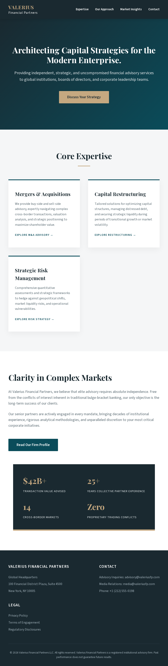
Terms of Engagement (24, 622)
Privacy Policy (18, 615)
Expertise (82, 9)
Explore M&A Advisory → (34, 235)
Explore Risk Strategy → (34, 319)
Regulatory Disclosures (24, 629)
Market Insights (131, 9)
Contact (154, 9)
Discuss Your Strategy (84, 97)
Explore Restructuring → (115, 235)
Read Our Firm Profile (33, 444)
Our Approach (104, 9)
